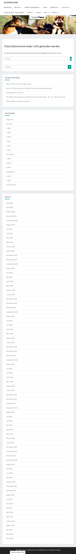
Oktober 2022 (11, 355)
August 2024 (10, 268)
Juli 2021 (9, 416)
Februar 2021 (10, 438)
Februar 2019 (10, 521)
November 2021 (11, 399)
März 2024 (9, 286)
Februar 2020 (10, 482)
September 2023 (11, 312)
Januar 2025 (10, 251)
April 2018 (9, 534)
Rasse (45, 7)
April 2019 (9, 512)
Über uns (17, 7)
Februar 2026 (10, 212)
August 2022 (10, 364)
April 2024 (9, 281)
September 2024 (11, 264)
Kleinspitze (53, 7)
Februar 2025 (10, 247)
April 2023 (9, 329)
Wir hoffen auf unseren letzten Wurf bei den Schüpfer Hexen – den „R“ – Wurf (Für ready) (35, 97)
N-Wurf (8, 167)
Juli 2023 (9, 321)
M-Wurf (8, 163)
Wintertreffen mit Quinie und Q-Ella (18, 101)
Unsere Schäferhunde (32, 7)
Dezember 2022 (11, 347)
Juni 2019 (9, 504)
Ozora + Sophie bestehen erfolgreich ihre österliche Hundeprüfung (29, 88)
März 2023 (9, 334)
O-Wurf (8, 176)
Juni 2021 (9, 421)
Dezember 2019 (11, 486)
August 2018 (10, 525)
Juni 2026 (9, 203)
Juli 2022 (9, 369)
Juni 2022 (9, 373)
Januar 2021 (10, 443)
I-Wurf (8, 141)
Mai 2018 (9, 530)
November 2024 (11, 260)
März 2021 (9, 434)
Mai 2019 (9, 508)
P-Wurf (8, 180)
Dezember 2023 (11, 299)
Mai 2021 (9, 425)
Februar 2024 (10, 290)
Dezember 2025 (11, 216)
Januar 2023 (10, 342)
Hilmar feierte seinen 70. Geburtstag (18, 84)
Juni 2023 (9, 325)
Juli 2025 (9, 229)
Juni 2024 (9, 273)
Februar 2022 (10, 386)
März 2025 (9, 242)
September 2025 (11, 220)
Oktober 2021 (11, 403)
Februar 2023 (10, 338)
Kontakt (54, 12)
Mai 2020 (9, 477)
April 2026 (9, 207)
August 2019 (10, 495)
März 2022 (9, 382)
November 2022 (11, 351)
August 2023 (10, 316)
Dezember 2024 (11, 255)
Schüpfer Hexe (11, 2)
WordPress (43, 550)
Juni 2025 (9, 233)
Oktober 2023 (11, 308)
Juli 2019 (9, 499)
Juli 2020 (9, 469)
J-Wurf (8, 146)
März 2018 (9, 538)
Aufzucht (65, 7)
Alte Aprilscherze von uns (14, 93)
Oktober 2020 (11, 456)
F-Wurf (8, 128)
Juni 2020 (9, 473)
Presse (38, 12)
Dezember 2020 (11, 447)
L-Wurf (8, 159)
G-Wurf (8, 132)
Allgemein (9, 119)
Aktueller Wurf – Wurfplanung (14, 12)
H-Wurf (8, 137)
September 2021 (11, 408)
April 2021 (9, 430)
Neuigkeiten (7, 7)
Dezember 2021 (11, 395)
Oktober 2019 (11, 490)
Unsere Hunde (11, 185)
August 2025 (10, 225)
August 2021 (10, 412)
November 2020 (11, 451)
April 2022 (9, 377)
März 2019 (9, 517)
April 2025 (9, 238)
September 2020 (11, 460)
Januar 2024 (10, 294)
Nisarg (57, 550)
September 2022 (11, 360)
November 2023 (11, 303)
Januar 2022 (10, 390)
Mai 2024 (9, 277)
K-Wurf (8, 150)
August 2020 (10, 464)
